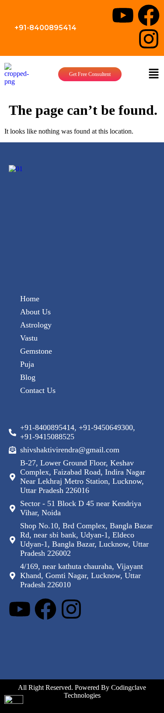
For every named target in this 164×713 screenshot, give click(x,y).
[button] (153, 74)
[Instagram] (149, 39)
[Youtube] (123, 15)
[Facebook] (149, 15)
